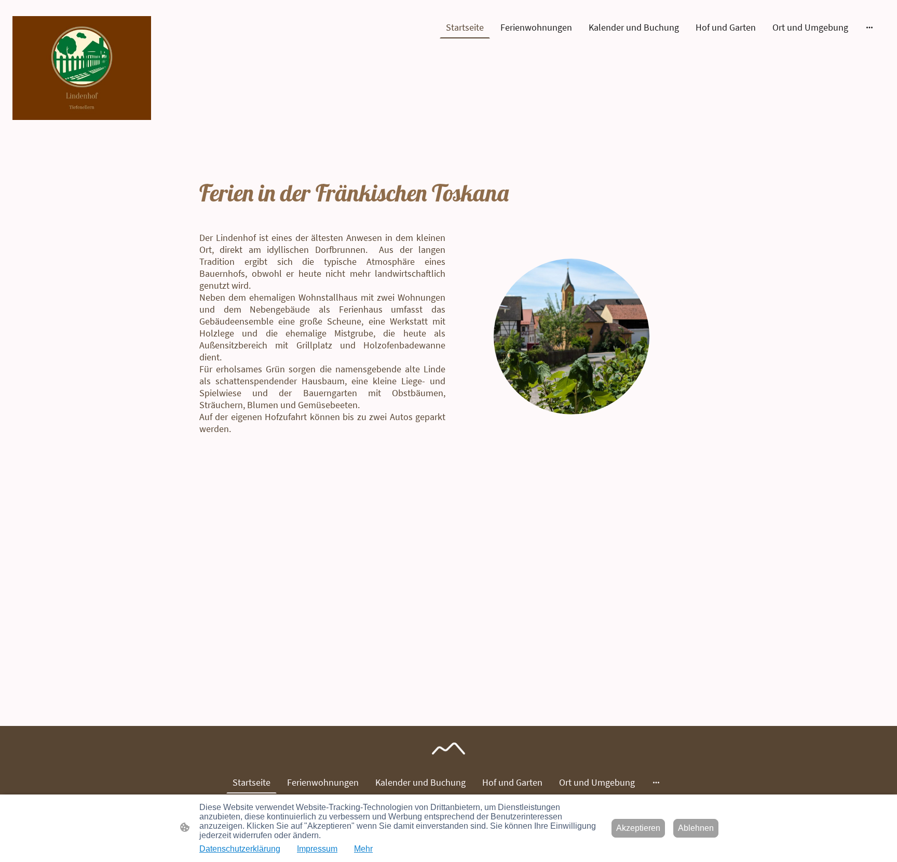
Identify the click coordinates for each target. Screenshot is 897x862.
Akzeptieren (638, 828)
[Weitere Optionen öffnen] (869, 27)
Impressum (317, 848)
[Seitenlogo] (81, 68)
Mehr (363, 848)
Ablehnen (696, 828)
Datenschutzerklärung (239, 848)
